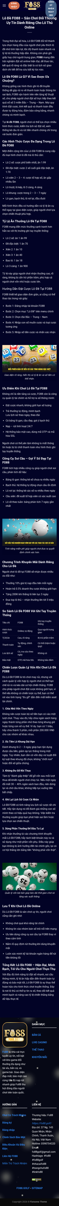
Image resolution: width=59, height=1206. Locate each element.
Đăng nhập (8, 1129)
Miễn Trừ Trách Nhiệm (14, 1163)
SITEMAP (37, 1188)
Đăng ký (7, 1122)
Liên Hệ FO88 (10, 1156)
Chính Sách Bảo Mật (13, 1137)
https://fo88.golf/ (41, 1123)
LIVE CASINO (39, 1042)
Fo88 (5, 1051)
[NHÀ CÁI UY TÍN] (32, 5)
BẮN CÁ (37, 1034)
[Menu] (4, 5)
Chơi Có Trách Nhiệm (14, 1115)
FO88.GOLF (23, 1188)
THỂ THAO (38, 1049)
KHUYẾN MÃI (39, 1057)
